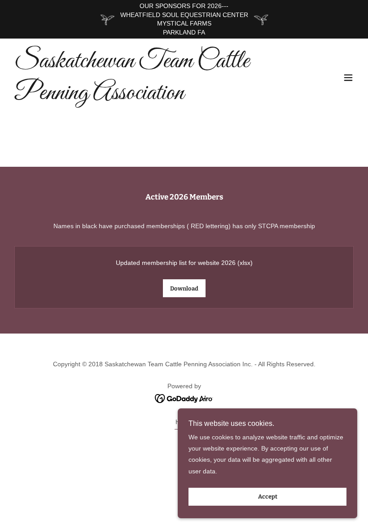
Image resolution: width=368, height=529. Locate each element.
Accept (267, 497)
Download (184, 288)
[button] (348, 78)
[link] (132, 96)
